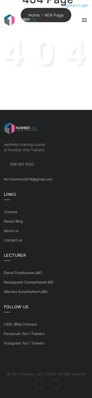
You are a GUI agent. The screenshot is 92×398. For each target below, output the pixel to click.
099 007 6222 (22, 164)
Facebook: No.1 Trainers (24, 333)
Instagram (55, 384)
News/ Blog (13, 221)
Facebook (39, 384)
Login (83, 5)
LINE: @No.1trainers (20, 324)
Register (69, 5)
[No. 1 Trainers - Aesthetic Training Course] (20, 19)
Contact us (13, 240)
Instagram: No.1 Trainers (24, 343)
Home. (70, 92)
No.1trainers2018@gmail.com (28, 179)
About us (11, 230)
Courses (10, 212)
